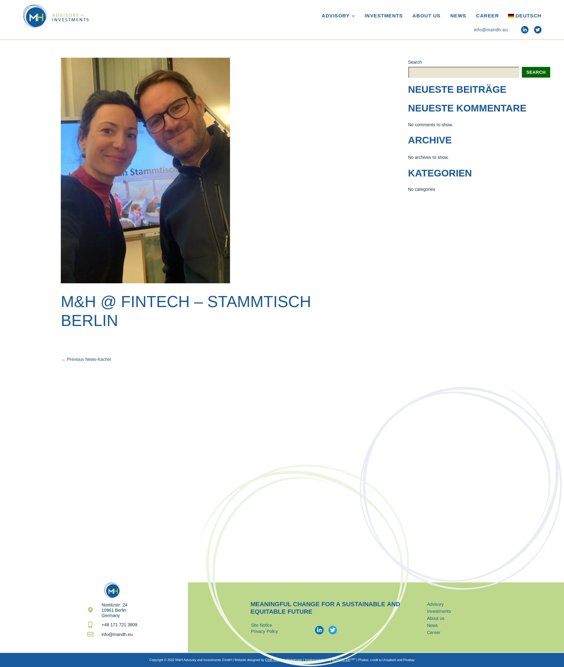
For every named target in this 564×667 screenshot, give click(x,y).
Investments (384, 16)
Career (487, 16)
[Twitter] (538, 29)
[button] (352, 16)
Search (415, 62)
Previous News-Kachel (86, 359)
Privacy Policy (264, 631)
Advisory (336, 16)
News (458, 16)
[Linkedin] (525, 29)
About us (426, 16)
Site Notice (261, 625)
